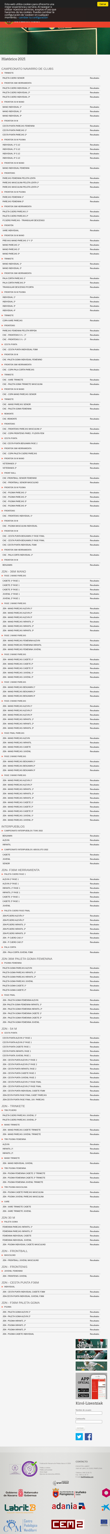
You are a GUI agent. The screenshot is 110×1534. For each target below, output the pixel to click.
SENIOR (51, 863)
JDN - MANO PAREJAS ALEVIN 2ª (51, 613)
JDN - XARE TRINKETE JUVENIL (51, 1211)
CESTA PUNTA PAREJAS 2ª (51, 135)
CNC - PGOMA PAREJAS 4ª (51, 506)
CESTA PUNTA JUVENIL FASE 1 (51, 1056)
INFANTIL (51, 845)
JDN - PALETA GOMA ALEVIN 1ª (51, 1312)
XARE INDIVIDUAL (51, 230)
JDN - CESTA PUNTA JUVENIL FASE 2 (51, 1078)
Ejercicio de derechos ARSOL (50, 1474)
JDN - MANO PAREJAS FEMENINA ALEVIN (51, 641)
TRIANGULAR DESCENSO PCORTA (51, 287)
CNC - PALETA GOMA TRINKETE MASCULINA (51, 384)
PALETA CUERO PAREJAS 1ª (51, 212)
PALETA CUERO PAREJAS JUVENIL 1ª (51, 1115)
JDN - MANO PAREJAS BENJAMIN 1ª (51, 687)
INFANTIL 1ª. (51, 1149)
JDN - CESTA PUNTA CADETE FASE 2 (51, 1073)
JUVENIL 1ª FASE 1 (51, 594)
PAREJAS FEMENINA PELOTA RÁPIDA (51, 331)
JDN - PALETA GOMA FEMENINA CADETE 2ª (51, 1018)
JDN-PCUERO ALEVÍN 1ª (51, 916)
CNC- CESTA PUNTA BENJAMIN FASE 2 (51, 443)
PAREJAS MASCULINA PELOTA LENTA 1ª (51, 183)
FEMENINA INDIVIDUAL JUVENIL (51, 1240)
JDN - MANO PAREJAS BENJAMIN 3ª (51, 696)
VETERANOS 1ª (51, 464)
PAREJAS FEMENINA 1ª (51, 197)
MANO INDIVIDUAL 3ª (51, 116)
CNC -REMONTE (51, 419)
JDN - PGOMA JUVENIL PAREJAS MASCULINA (51, 1197)
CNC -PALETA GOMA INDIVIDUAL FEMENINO (51, 360)
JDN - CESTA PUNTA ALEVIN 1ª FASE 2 (51, 1060)
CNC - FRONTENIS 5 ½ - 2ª (51, 339)
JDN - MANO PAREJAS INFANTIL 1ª (51, 622)
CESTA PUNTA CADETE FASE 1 (51, 1047)
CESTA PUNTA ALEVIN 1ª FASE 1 (51, 1038)
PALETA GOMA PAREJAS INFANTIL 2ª (51, 977)
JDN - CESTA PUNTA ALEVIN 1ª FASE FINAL (51, 1082)
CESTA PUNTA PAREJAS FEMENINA (51, 126)
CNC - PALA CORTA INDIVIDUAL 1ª (51, 555)
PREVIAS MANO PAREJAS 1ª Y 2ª (51, 241)
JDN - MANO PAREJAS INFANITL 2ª (51, 724)
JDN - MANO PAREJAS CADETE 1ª (51, 659)
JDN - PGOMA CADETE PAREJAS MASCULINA (51, 1192)
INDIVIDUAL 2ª (51, 302)
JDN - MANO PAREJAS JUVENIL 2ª (51, 677)
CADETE (51, 855)
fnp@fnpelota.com (87, 1477)
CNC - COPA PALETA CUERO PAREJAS (51, 453)
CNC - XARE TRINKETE (51, 380)
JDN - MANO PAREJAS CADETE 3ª (51, 668)
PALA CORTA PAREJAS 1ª (51, 278)
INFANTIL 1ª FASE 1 (51, 888)
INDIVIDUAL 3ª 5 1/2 (51, 154)
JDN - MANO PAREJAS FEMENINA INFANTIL (51, 645)
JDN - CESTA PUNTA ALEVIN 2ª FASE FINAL (51, 1086)
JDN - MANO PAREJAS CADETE (51, 747)
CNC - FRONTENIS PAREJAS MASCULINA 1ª (51, 429)
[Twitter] (80, 1434)
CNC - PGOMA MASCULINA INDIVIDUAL (51, 526)
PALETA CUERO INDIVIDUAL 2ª (51, 92)
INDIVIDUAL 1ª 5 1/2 (51, 145)
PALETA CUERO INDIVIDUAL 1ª (51, 88)
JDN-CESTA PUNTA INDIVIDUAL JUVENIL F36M (51, 1296)
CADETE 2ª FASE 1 (51, 585)
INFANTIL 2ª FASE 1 (51, 892)
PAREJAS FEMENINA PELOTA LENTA (51, 178)
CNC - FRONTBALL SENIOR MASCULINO (51, 482)
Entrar (80, 1428)
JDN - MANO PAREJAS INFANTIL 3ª (51, 630)
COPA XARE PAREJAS (51, 321)
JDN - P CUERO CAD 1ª (51, 938)
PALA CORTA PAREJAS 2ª (51, 283)
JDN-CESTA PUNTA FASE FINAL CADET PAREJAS (51, 1095)
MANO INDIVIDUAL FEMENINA (51, 168)
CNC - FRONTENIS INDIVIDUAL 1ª (51, 516)
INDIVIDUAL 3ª (51, 306)
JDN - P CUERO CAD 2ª (51, 942)
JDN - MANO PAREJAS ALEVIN (51, 738)
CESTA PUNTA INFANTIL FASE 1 (51, 1051)
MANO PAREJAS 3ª (51, 254)
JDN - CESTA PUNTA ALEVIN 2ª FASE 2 (51, 1064)
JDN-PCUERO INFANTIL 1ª (51, 925)
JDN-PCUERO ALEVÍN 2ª (51, 920)
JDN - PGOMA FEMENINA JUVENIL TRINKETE (51, 1182)
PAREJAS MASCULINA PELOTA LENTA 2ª (51, 187)
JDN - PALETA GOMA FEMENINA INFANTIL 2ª (51, 1009)
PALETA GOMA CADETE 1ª (51, 986)
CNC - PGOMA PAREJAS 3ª (51, 501)
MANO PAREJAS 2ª (51, 249)
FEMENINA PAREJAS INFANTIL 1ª (51, 1227)
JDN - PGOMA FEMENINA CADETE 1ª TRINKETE (51, 1173)
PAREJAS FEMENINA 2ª (51, 201)
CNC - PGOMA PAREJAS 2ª (51, 497)
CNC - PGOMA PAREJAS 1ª (51, 493)
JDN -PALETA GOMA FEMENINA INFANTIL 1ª (51, 1005)
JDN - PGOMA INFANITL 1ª (51, 1321)
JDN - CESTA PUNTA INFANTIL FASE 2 (51, 1069)
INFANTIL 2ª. (51, 1153)
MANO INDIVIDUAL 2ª (51, 111)
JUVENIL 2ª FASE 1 (51, 598)
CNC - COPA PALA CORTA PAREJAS (51, 370)
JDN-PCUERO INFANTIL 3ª (51, 933)
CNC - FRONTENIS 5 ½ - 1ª (51, 335)
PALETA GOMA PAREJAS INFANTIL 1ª (51, 972)
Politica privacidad (46, 1470)
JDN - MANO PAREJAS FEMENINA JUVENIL (51, 649)
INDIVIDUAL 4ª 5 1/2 (51, 158)
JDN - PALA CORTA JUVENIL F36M (51, 952)
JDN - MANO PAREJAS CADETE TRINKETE (51, 1130)
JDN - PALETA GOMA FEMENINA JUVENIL (51, 1022)
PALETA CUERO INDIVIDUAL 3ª (51, 97)
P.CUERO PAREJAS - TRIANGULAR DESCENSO (51, 220)
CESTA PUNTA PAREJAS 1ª (51, 130)
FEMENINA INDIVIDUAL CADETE (51, 1236)
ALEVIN (51, 840)
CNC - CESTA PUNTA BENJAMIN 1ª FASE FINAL (51, 536)
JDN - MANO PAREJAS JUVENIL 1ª (51, 673)
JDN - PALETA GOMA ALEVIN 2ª (51, 1316)
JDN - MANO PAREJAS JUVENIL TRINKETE (51, 1134)
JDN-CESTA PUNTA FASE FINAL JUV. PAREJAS (51, 1100)
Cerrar (103, 4)
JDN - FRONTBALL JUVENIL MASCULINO (51, 1260)
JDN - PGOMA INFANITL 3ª (51, 1330)
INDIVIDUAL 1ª (51, 297)
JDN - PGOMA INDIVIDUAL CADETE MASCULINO (51, 1244)
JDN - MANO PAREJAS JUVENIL (51, 751)
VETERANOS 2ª (51, 468)
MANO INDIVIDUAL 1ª (51, 107)
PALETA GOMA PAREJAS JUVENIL (51, 981)
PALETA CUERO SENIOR (51, 78)
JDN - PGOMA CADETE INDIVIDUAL (51, 1334)
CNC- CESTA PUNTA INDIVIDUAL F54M (51, 545)
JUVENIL (51, 859)
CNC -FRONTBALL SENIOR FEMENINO (51, 478)
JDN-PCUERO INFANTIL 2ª (51, 929)
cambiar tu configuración (33, 17)
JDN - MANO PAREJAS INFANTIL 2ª (51, 626)
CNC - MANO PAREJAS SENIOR (51, 404)
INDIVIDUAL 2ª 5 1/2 (51, 149)
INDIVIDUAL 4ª (51, 310)
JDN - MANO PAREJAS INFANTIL (51, 743)
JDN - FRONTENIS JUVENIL (51, 1276)
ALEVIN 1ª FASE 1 (51, 879)
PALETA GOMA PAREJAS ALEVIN (51, 968)
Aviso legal (43, 1472)
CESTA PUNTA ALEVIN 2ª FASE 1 (51, 1042)
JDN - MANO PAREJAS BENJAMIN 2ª (51, 692)
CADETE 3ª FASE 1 (51, 590)
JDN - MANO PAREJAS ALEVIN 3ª (51, 617)
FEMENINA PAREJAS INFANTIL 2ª (51, 1231)
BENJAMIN (51, 565)
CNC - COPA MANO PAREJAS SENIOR (51, 394)
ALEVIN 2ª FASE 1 (51, 884)
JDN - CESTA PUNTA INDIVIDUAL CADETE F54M (51, 1091)
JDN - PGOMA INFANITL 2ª (51, 1325)
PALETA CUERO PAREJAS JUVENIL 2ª (51, 1120)
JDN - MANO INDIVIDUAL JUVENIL (51, 1163)
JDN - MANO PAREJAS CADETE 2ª (51, 664)
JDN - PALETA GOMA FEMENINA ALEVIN (51, 1000)
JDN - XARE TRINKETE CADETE (51, 1207)
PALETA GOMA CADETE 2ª (51, 990)
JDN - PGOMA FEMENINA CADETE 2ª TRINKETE (51, 1178)
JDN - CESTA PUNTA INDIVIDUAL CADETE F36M (51, 1292)
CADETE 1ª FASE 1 (51, 581)
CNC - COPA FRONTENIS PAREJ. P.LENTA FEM (51, 433)
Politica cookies (45, 1468)
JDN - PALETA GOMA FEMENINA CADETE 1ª (51, 1013)
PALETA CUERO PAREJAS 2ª (51, 216)
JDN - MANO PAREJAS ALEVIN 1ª (51, 608)
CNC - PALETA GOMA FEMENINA (51, 409)
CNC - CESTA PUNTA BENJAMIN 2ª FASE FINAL (51, 540)
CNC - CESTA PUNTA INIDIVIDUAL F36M (51, 349)
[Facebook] (88, 1434)
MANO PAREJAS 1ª (51, 245)
